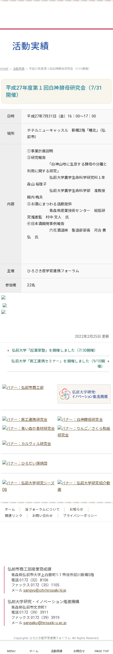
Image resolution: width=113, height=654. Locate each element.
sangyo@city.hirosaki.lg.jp (44, 590)
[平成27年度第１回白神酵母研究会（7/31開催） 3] (3, 313)
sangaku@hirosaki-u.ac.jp (44, 623)
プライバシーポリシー (80, 516)
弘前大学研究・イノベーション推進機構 (43, 601)
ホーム (10, 509)
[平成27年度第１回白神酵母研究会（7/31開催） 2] (5, 306)
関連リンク (13, 516)
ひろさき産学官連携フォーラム (52, 13)
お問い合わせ (42, 516)
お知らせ (77, 509)
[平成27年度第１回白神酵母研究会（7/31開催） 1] (3, 298)
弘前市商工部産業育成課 (30, 569)
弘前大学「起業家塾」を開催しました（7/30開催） (55, 350)
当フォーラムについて (42, 509)
